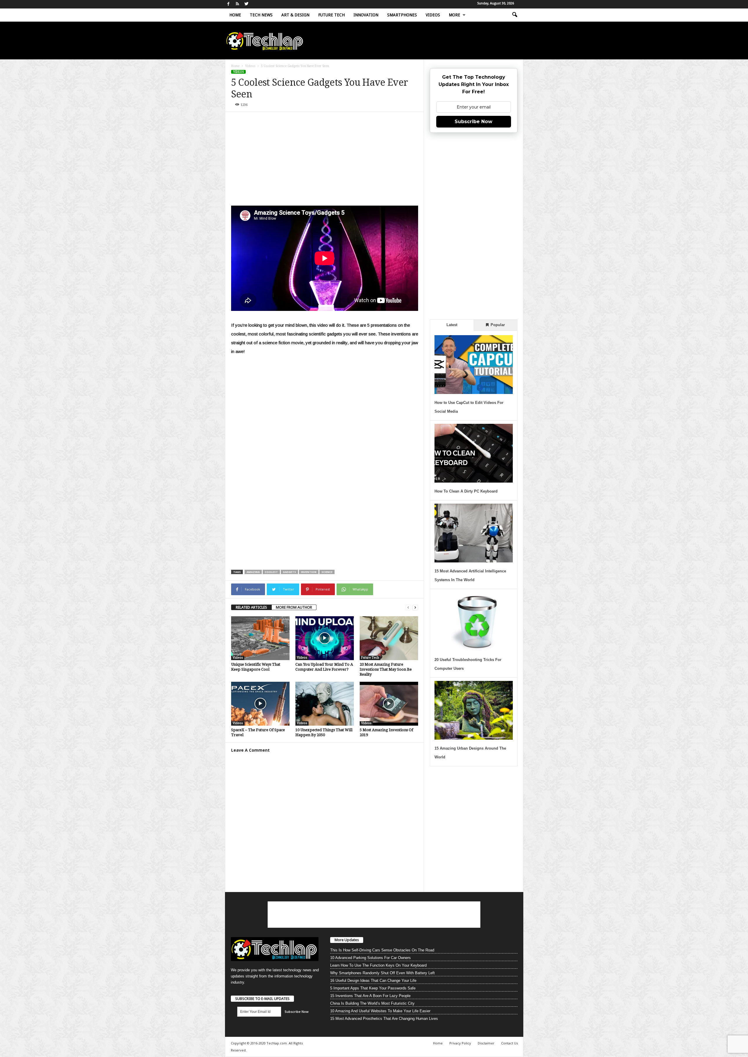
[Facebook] (228, 4)
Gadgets (289, 572)
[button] (514, 14)
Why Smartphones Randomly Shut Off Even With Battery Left (382, 973)
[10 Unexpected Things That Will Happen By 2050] (324, 704)
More (454, 15)
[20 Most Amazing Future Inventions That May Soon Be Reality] (389, 638)
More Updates (347, 940)
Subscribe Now (473, 121)
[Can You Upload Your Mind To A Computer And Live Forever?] (324, 638)
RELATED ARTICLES (251, 607)
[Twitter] (246, 4)
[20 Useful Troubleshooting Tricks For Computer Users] (473, 621)
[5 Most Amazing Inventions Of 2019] (389, 704)
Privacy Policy (460, 1043)
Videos (433, 15)
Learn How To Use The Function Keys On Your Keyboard (378, 965)
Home (235, 15)
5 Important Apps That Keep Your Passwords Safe (372, 988)
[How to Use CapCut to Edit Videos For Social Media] (473, 364)
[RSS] (237, 4)
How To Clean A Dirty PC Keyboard (466, 491)
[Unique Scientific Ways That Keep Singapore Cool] (260, 638)
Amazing (253, 572)
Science (327, 572)
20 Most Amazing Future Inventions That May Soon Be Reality (386, 669)
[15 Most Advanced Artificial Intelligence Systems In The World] (473, 533)
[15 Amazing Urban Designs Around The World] (473, 710)
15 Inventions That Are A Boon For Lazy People (370, 996)
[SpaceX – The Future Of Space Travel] (260, 704)
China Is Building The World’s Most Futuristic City (372, 1003)
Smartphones (402, 15)
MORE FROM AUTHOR (294, 607)
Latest (451, 325)
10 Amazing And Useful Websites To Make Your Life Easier (380, 1011)
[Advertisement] (324, 162)
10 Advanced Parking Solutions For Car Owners (370, 958)
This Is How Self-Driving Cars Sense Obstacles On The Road (382, 950)
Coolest (271, 572)
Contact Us (509, 1043)
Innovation (366, 15)
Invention (308, 572)
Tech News (261, 15)
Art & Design (295, 15)
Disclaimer (486, 1043)
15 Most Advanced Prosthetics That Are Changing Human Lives (384, 1018)
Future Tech (331, 15)
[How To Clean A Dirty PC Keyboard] (473, 453)
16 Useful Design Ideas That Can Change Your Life (373, 980)
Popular (497, 325)
